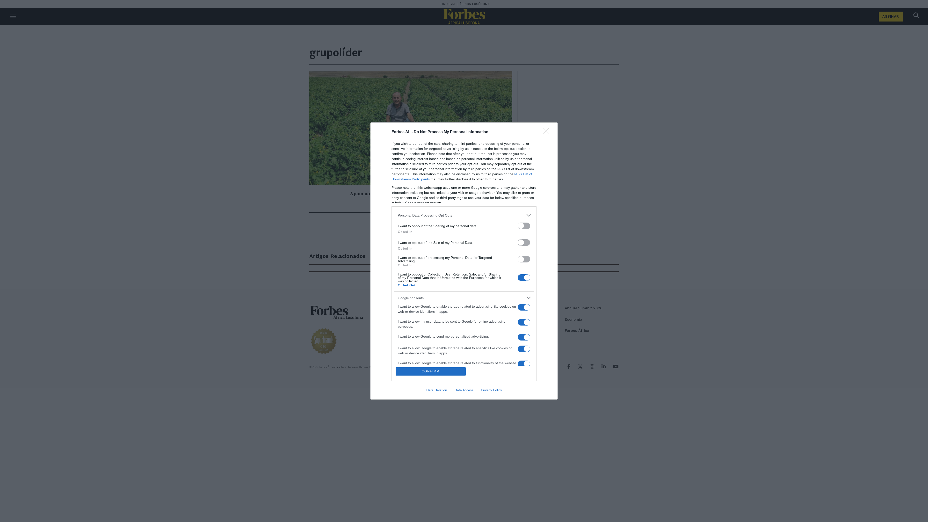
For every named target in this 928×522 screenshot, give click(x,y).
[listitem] (464, 215)
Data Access (464, 390)
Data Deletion (436, 390)
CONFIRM (431, 371)
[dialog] (464, 261)
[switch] (524, 226)
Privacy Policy (491, 390)
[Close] (547, 132)
